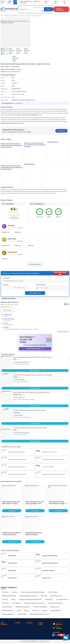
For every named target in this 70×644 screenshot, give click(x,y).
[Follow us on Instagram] (63, 635)
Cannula (13, 599)
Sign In (9, 2)
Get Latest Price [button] (15, 66)
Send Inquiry (11, 510)
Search (48, 9)
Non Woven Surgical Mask (40, 607)
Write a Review (14, 218)
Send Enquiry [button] (36, 370)
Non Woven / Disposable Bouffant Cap (34, 603)
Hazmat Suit (5, 603)
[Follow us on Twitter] (56, 635)
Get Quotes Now (35, 293)
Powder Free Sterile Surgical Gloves (34, 15)
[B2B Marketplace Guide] (61, 635)
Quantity (5, 285)
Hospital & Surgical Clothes (11, 15)
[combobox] (39, 288)
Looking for (6, 278)
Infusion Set (35, 610)
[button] (42, 11)
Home (2, 15)
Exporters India (9, 9)
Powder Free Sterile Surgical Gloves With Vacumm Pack (29, 410)
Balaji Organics (19, 415)
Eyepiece (44, 610)
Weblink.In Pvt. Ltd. (36, 641)
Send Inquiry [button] (61, 131)
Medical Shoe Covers (56, 596)
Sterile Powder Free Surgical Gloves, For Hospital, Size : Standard (32, 375)
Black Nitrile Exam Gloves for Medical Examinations (34, 533)
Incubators (15, 592)
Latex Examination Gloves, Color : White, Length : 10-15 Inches (11, 502)
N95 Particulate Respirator (9, 596)
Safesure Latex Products (22, 362)
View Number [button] (7, 310)
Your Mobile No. (41, 285)
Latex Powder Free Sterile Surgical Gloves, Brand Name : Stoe (31, 392)
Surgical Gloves (21, 15)
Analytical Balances (56, 610)
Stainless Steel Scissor (8, 614)
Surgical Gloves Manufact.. (22, 433)
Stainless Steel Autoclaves (22, 607)
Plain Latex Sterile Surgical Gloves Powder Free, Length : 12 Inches (32, 357)
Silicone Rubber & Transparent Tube (39, 614)
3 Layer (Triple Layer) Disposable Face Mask (32, 592)
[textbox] (21, 287)
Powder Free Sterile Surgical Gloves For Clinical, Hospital (29, 428)
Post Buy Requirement (60, 9)
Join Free (15, 2)
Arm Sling (4, 599)
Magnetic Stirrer (55, 607)
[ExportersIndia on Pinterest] (58, 635)
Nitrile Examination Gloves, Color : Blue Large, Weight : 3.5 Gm (35, 502)
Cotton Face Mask (53, 592)
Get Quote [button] (16, 412)
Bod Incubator (49, 599)
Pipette (19, 610)
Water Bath (44, 596)
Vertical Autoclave (7, 607)
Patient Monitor (16, 603)
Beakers (26, 610)
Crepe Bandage (22, 614)
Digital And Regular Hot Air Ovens (29, 596)
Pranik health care (20, 397)
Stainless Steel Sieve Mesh (55, 603)
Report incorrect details (62, 331)
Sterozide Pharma (20, 380)
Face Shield (5, 592)
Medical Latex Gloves (7, 610)
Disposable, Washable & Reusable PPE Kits (30, 599)
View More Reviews (34, 264)
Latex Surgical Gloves (62, 599)
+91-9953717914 (26, 1)
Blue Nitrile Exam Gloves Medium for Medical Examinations (11, 533)
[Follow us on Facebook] (53, 635)
